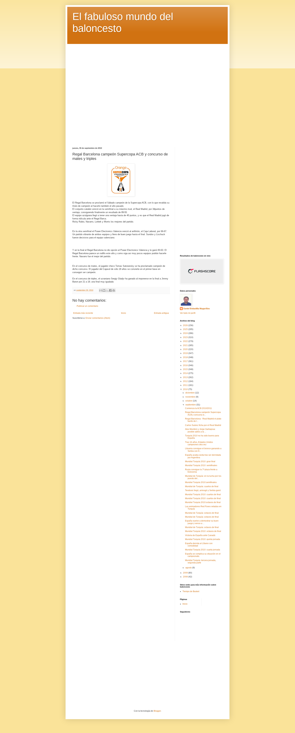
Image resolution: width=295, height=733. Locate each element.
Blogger (157, 711)
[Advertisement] (147, 93)
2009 (185, 573)
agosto (188, 567)
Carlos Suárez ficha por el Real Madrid (203, 425)
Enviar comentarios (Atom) (98, 318)
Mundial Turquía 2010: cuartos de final (203, 494)
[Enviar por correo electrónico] (100, 290)
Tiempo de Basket (190, 591)
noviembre (190, 397)
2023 (185, 337)
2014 (185, 373)
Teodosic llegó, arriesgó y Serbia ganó (203, 490)
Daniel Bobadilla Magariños (196, 308)
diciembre (190, 393)
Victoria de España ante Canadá (200, 535)
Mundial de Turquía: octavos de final (202, 513)
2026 (185, 325)
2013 (185, 377)
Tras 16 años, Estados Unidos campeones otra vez (199, 443)
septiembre (190, 405)
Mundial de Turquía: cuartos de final (201, 486)
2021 (185, 345)
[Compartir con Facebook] (110, 290)
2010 (185, 389)
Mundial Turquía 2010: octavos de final (203, 531)
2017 (185, 361)
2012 (185, 381)
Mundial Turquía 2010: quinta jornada (202, 539)
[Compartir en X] (107, 290)
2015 (185, 369)
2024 (185, 333)
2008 (185, 577)
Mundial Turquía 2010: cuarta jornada (202, 550)
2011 (185, 385)
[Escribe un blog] (104, 290)
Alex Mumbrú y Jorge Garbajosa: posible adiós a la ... (200, 430)
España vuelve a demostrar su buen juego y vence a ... (202, 522)
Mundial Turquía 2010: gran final (200, 461)
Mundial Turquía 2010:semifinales (201, 482)
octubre (189, 401)
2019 (185, 353)
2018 (185, 357)
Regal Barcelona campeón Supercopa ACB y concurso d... (203, 413)
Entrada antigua (161, 313)
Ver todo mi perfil (187, 313)
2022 (185, 341)
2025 (185, 329)
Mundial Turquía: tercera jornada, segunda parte (200, 561)
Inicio (123, 313)
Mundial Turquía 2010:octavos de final (203, 502)
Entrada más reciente (83, 313)
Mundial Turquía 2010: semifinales (201, 465)
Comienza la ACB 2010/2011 (198, 408)
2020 (185, 349)
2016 (185, 365)
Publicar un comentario (87, 306)
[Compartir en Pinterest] (113, 290)
